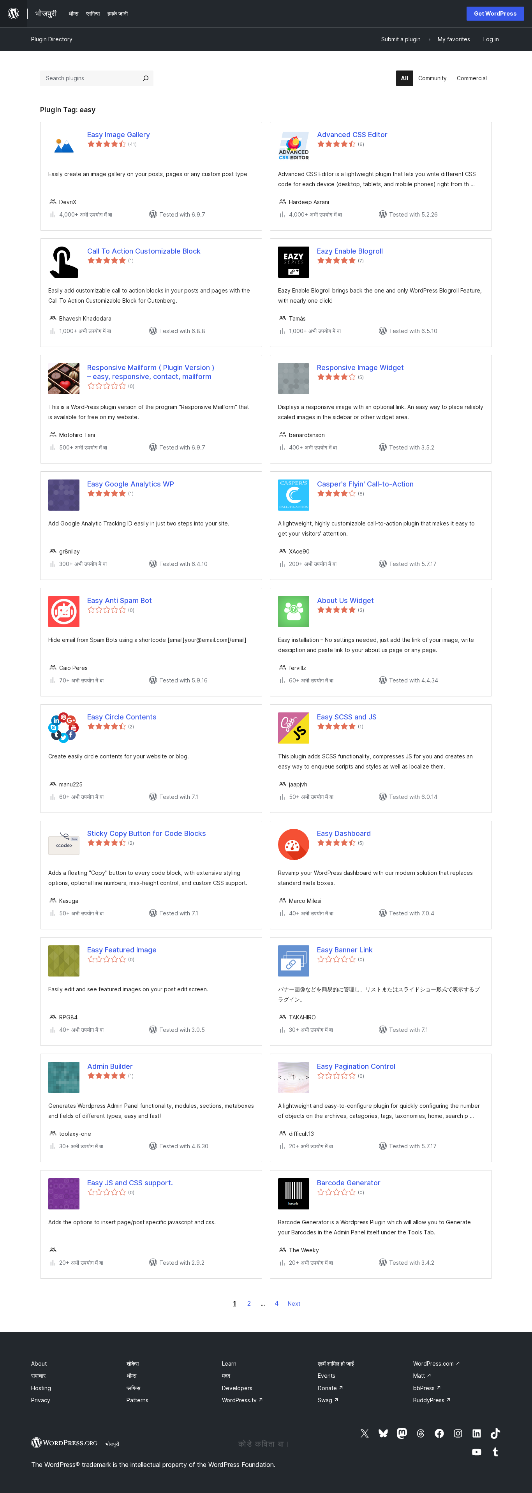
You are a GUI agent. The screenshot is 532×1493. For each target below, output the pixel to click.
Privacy (40, 1400)
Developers (237, 1388)
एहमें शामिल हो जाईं (336, 1363)
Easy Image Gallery (118, 134)
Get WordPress (495, 13)
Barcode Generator (349, 1183)
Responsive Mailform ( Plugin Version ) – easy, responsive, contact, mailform (151, 372)
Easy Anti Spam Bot (119, 600)
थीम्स (131, 1375)
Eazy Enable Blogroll (350, 251)
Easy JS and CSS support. (130, 1183)
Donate (331, 1388)
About (39, 1363)
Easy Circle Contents (122, 717)
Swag (328, 1400)
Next (294, 1303)
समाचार (38, 1375)
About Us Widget (345, 600)
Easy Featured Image (122, 950)
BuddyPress (432, 1400)
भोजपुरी (112, 1444)
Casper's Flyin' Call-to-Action (365, 484)
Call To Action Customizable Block (144, 251)
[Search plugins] (145, 78)
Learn (229, 1363)
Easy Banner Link (345, 950)
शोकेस (133, 1363)
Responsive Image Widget (360, 367)
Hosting (41, 1388)
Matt (422, 1375)
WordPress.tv (242, 1400)
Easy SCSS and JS (347, 717)
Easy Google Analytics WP (130, 484)
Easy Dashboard (344, 833)
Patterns (137, 1400)
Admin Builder (110, 1066)
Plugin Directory (51, 39)
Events (326, 1375)
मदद (226, 1375)
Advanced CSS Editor (352, 134)
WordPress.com (436, 1363)
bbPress (427, 1388)
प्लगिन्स (133, 1388)
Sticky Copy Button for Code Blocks (146, 833)
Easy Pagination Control (356, 1066)
